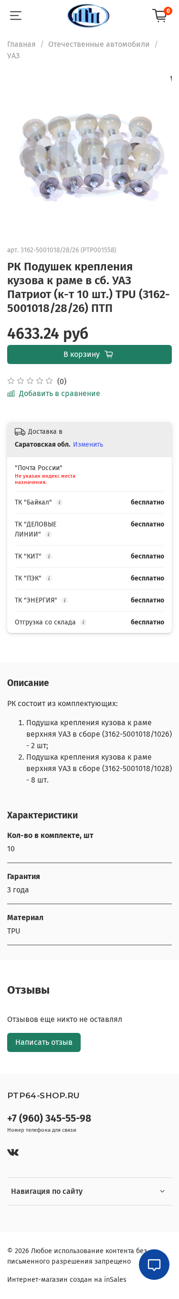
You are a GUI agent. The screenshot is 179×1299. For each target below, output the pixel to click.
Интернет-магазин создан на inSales (66, 1280)
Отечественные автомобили (99, 44)
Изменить (88, 444)
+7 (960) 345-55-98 (49, 1119)
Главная (21, 44)
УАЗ (13, 55)
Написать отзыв (44, 1042)
